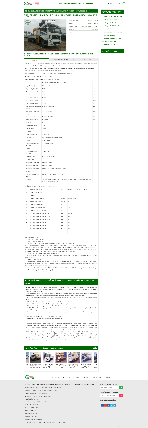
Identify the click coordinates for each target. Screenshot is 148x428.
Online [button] (111, 3)
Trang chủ (56, 377)
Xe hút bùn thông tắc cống (77, 325)
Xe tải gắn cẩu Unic (109, 29)
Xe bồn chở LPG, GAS (77, 332)
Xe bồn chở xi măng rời (84, 330)
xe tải (31, 289)
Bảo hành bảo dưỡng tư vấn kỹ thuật (66, 334)
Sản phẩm (77, 377)
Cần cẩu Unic (43, 338)
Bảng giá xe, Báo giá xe (32, 323)
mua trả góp (48, 297)
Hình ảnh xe (87, 60)
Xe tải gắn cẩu (84, 328)
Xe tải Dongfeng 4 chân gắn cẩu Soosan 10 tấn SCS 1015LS (42, 79)
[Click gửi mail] (104, 3)
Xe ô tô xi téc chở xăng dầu (68, 330)
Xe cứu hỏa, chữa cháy (35, 328)
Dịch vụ (87, 377)
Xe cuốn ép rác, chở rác (47, 323)
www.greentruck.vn (36, 419)
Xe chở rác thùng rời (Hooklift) (63, 323)
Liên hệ (109, 377)
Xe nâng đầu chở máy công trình (40, 330)
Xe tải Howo (50, 334)
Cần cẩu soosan (33, 338)
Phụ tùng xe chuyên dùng (56, 340)
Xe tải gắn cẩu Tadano (110, 35)
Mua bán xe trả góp (84, 334)
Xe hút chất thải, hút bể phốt (58, 325)
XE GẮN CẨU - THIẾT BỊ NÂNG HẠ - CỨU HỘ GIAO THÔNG (112, 11)
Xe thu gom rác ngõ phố (80, 323)
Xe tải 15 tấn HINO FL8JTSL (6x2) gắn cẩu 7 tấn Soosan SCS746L (35, 366)
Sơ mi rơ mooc (55, 330)
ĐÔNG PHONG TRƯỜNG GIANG (89, 26)
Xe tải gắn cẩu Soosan (92, 20)
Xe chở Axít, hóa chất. (63, 332)
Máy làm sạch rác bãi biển (85, 338)
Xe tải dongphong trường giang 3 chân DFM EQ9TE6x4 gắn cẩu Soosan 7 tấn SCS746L (86, 368)
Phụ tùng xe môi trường (71, 340)
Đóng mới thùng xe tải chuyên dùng (42, 336)
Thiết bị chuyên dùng (60, 336)
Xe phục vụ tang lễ (62, 328)
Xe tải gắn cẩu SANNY (110, 23)
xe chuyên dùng (54, 293)
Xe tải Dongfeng (40, 334)
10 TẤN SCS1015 (51, 186)
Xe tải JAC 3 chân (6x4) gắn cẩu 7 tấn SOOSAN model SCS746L (61, 366)
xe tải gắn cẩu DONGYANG (111, 26)
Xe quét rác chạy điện (74, 336)
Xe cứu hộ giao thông (49, 328)
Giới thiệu (67, 377)
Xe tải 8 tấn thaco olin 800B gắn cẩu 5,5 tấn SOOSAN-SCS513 (73, 366)
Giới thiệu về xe (37, 60)
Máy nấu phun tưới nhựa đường (67, 338)
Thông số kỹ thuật (62, 60)
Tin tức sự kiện (98, 377)
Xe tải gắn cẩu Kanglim (110, 20)
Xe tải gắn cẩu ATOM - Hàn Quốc (113, 32)
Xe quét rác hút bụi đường (41, 325)
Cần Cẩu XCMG (52, 338)
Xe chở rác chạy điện (88, 336)
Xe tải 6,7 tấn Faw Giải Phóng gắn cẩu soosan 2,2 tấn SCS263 (48, 366)
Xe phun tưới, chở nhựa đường (46, 332)
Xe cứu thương (74, 328)
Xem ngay (36, 357)
